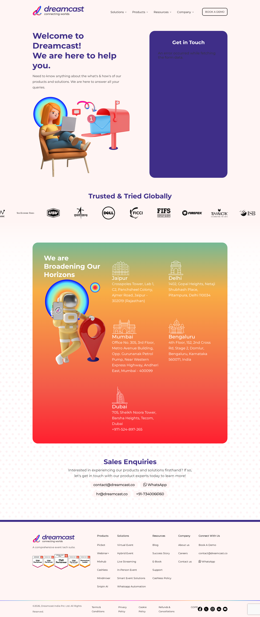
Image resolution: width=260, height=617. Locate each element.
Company (184, 12)
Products (138, 12)
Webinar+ (103, 553)
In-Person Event (127, 569)
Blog (155, 545)
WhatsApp (157, 485)
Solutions (117, 12)
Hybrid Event (125, 553)
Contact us (185, 561)
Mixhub (101, 561)
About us (183, 545)
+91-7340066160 (150, 494)
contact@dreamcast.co (114, 485)
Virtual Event (125, 545)
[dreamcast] (61, 540)
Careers (183, 553)
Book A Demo (207, 545)
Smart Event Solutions (131, 578)
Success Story (161, 553)
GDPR (194, 607)
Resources (161, 12)
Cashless (102, 569)
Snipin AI (102, 586)
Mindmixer (103, 578)
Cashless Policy (161, 578)
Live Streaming (126, 561)
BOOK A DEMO (214, 11)
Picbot (101, 545)
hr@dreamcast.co (112, 494)
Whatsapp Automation (131, 586)
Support (157, 569)
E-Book (156, 561)
